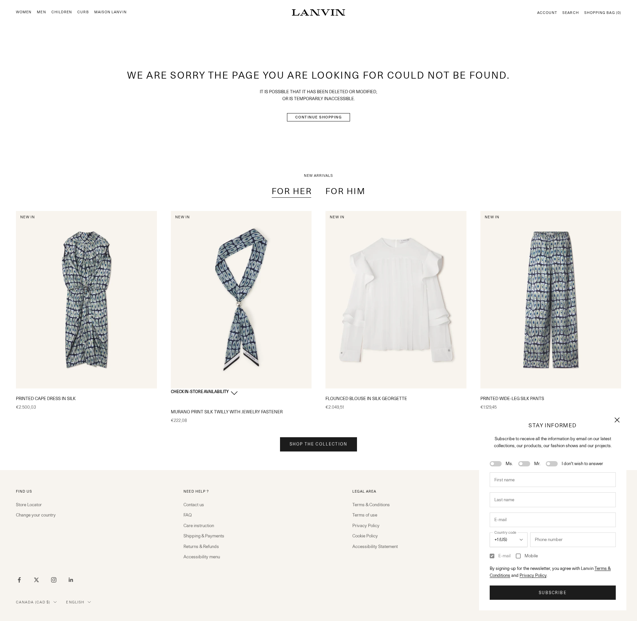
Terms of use (364, 515)
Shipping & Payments (203, 535)
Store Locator (29, 504)
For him (345, 191)
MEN (41, 12)
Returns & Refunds (201, 546)
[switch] (496, 463)
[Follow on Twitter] (36, 580)
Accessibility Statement (375, 546)
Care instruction (198, 525)
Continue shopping (318, 117)
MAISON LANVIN (110, 12)
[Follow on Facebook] (19, 580)
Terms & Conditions (371, 504)
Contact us (193, 504)
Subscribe (552, 592)
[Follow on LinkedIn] (71, 580)
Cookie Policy (365, 535)
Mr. (537, 463)
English (75, 602)
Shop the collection (318, 444)
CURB (83, 12)
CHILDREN (61, 12)
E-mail (504, 555)
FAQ (187, 515)
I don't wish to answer (582, 463)
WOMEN (24, 12)
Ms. (509, 463)
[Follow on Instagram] (53, 580)
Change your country (36, 515)
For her (292, 191)
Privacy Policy (533, 575)
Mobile (531, 555)
